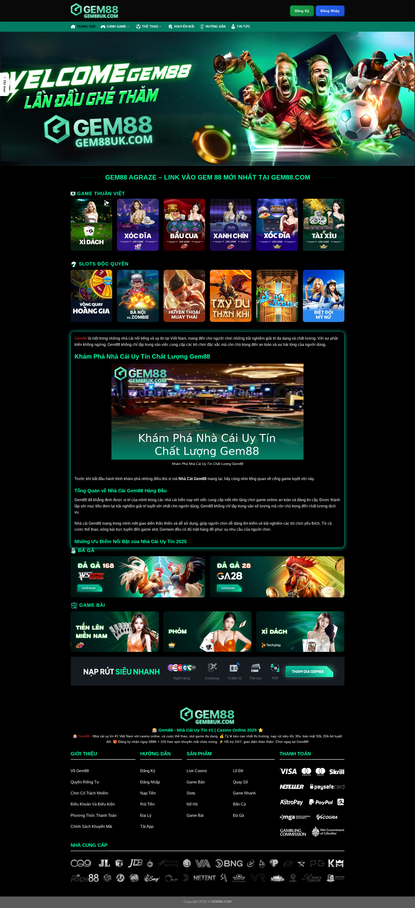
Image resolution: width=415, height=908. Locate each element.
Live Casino (197, 771)
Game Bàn (196, 782)
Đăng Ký (147, 771)
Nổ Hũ (192, 804)
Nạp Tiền (148, 793)
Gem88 (80, 338)
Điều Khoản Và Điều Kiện (93, 804)
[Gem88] (95, 10)
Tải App (146, 826)
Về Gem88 (80, 771)
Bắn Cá (239, 804)
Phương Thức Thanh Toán (93, 815)
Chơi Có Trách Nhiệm (89, 793)
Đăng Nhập (150, 782)
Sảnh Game (116, 26)
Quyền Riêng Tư (85, 782)
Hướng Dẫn (216, 26)
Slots (191, 793)
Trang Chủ (86, 26)
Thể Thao (150, 26)
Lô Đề (238, 771)
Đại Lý (145, 815)
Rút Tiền (147, 804)
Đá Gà (238, 815)
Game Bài (195, 815)
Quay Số (240, 782)
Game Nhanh (244, 793)
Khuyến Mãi (184, 26)
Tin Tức (243, 26)
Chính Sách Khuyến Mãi (91, 826)
